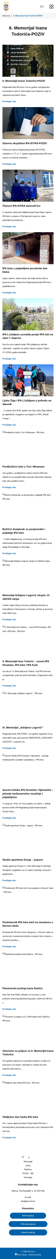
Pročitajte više (9, 101)
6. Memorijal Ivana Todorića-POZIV (23, 80)
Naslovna (6, 16)
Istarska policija (28, 1232)
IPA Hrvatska (28, 1215)
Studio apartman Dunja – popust (22, 859)
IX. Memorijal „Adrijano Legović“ (22, 727)
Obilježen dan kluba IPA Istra (20, 1117)
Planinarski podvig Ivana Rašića (22, 988)
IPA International (28, 1224)
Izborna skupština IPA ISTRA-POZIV (24, 143)
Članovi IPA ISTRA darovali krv (21, 205)
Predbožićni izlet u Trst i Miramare (23, 466)
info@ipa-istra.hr (28, 1201)
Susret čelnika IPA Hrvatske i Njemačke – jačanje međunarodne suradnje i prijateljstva (27, 794)
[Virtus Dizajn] (28, 1255)
